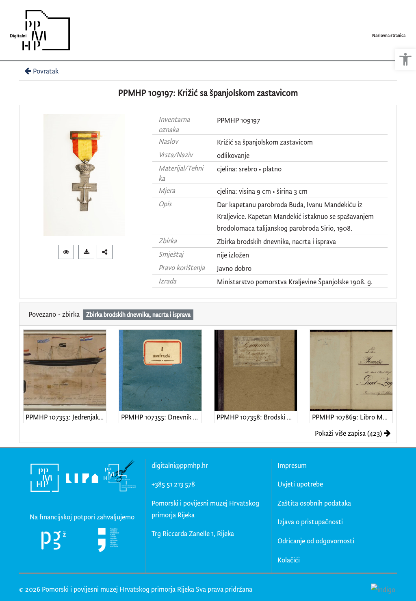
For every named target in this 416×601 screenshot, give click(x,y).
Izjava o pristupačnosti (310, 521)
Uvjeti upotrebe (300, 484)
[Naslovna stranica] (37, 30)
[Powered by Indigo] (383, 589)
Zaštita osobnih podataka (314, 503)
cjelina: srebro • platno (249, 168)
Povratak (45, 71)
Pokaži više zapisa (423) (348, 433)
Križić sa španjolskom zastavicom (265, 142)
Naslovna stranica (388, 35)
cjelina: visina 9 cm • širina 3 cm (262, 191)
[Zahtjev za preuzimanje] (86, 252)
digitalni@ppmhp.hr (180, 465)
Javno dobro (234, 268)
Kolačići (288, 559)
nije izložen (233, 254)
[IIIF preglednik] (66, 252)
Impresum (292, 465)
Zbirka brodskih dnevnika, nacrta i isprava (276, 241)
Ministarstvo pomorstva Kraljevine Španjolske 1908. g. (295, 281)
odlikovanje (233, 155)
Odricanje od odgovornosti (315, 540)
